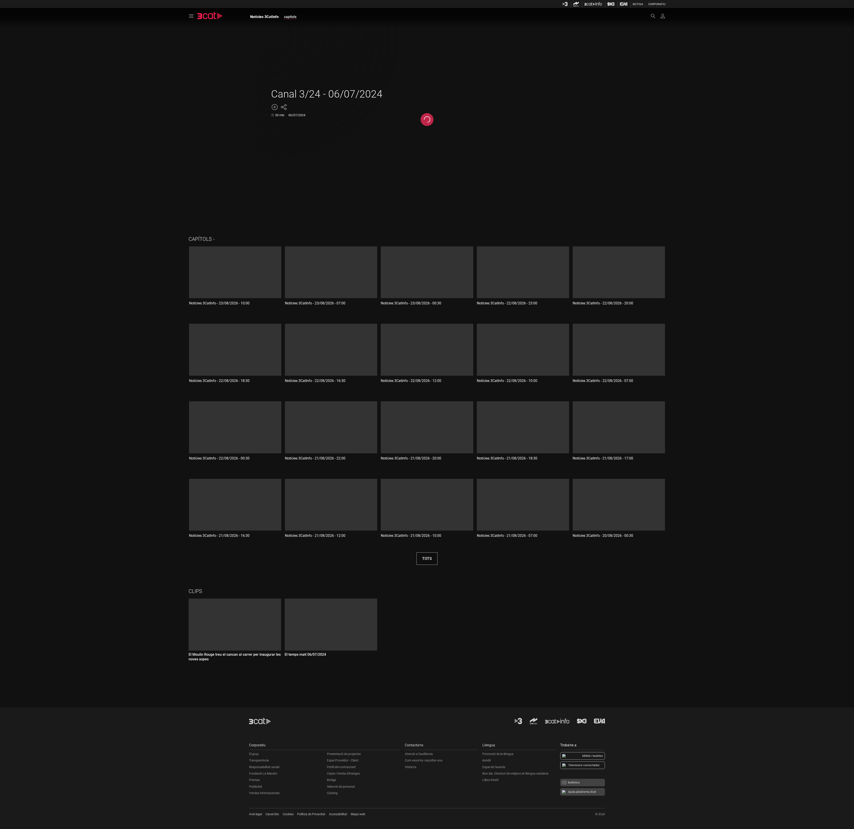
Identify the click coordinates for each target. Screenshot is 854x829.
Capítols (200, 239)
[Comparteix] (283, 107)
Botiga (638, 4)
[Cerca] (655, 16)
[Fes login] (662, 16)
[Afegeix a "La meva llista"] (274, 107)
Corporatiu (656, 4)
